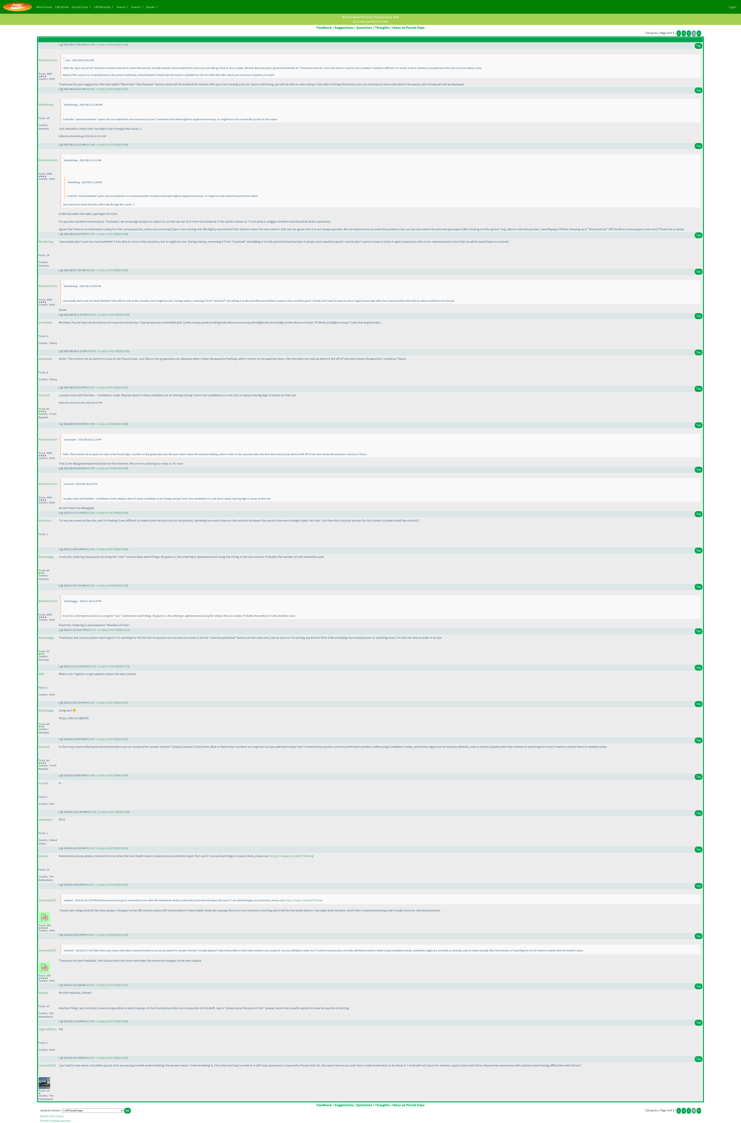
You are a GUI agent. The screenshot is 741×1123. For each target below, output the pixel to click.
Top (698, 46)
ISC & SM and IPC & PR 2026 (370, 22)
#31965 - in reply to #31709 (103, 351)
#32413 (123, 884)
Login (732, 7)
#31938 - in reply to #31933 (102, 44)
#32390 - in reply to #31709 (102, 775)
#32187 (123, 702)
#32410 (123, 848)
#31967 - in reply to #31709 (102, 387)
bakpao (43, 856)
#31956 (123, 270)
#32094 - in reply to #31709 (102, 549)
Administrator (48, 60)
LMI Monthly (102, 7)
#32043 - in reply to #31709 (102, 512)
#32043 (123, 512)
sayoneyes (45, 819)
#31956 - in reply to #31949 (102, 270)
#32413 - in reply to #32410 (102, 884)
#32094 (123, 549)
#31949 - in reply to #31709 (102, 234)
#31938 (123, 44)
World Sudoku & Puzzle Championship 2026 (370, 17)
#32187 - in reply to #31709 (102, 702)
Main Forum (45, 7)
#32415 (123, 985)
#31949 (123, 234)
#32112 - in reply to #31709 (103, 630)
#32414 (123, 935)
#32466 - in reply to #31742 (102, 1021)
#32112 (124, 630)
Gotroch (44, 395)
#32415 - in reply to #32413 (102, 985)
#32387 (123, 739)
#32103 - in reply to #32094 (102, 585)
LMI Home (62, 7)
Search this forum (51, 1116)
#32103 (123, 585)
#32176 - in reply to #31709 (103, 666)
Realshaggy (46, 557)
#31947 (123, 89)
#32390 (123, 775)
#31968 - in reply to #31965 (102, 424)
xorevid (43, 783)
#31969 (123, 468)
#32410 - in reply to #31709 (102, 848)
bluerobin (45, 520)
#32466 (123, 1021)
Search (121, 7)
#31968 (123, 424)
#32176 (124, 666)
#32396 (124, 812)
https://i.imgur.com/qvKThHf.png (291, 856)
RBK (41, 674)
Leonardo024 (47, 1065)
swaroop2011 (47, 900)
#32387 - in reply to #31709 (102, 739)
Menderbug (46, 104)
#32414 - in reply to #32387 (102, 935)
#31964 (124, 314)
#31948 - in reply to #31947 (102, 144)
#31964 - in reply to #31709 (103, 314)
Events (136, 7)
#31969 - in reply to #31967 (102, 468)
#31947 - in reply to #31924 (102, 89)
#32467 (123, 1057)
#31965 (124, 351)
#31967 (123, 387)
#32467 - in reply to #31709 (102, 1057)
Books (150, 7)
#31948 (123, 144)
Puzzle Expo (80, 7)
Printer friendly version (55, 1121)
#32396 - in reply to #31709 (103, 812)
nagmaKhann (48, 1029)
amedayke (45, 322)
